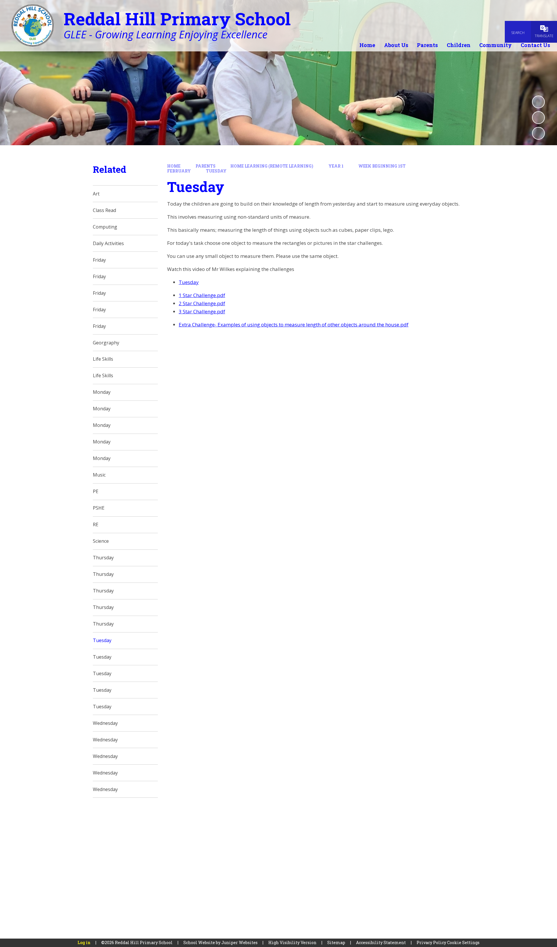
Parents (206, 166)
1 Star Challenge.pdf (202, 295)
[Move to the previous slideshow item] (538, 117)
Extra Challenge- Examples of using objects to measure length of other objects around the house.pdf (293, 324)
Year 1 (335, 166)
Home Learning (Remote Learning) (271, 166)
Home (173, 166)
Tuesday (216, 171)
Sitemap (336, 942)
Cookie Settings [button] (463, 942)
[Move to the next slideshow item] (538, 133)
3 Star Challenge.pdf (202, 311)
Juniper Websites (239, 942)
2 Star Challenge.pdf (202, 303)
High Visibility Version (292, 942)
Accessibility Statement (381, 942)
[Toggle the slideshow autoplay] (538, 102)
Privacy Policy (431, 942)
